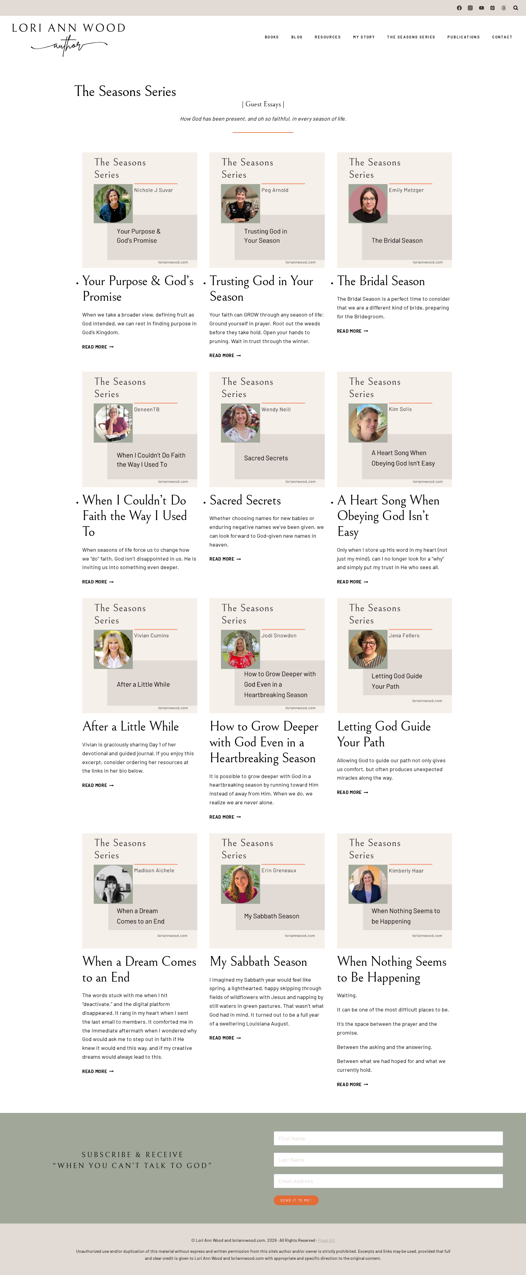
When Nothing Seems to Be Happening (392, 969)
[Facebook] (459, 8)
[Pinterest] (492, 8)
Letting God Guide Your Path (384, 734)
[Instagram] (470, 8)
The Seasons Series (411, 37)
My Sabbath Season (258, 961)
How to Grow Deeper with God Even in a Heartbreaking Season (264, 742)
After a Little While (130, 726)
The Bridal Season (381, 281)
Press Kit (326, 1240)
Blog (297, 37)
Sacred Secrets (244, 500)
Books (272, 37)
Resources (328, 37)
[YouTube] (481, 8)
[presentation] (139, 209)
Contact (502, 37)
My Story (364, 37)
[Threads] (504, 8)
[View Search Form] (516, 8)
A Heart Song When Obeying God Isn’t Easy (388, 516)
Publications (463, 37)
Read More (98, 346)
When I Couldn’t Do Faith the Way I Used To (134, 516)
